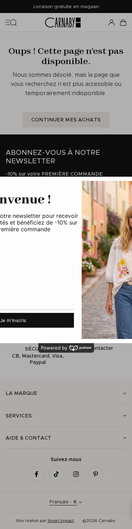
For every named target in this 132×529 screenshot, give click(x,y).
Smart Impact (61, 520)
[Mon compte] (111, 22)
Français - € (63, 502)
